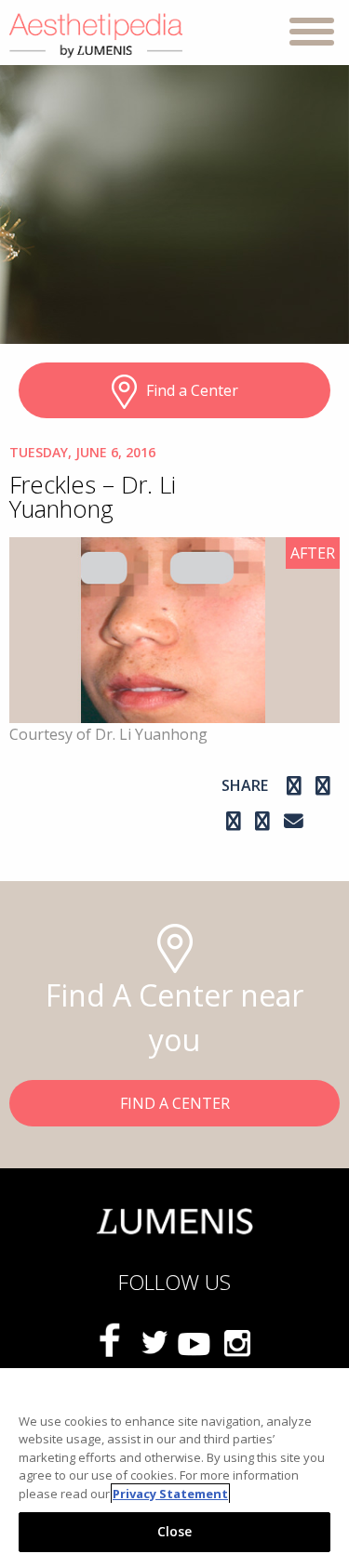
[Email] (293, 821)
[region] (174, 1467)
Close (175, 1531)
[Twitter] (154, 1342)
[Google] (236, 821)
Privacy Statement (170, 1493)
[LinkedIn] (265, 821)
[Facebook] (296, 785)
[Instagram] (322, 785)
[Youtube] (195, 1342)
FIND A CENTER (175, 1103)
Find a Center (192, 390)
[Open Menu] (311, 34)
